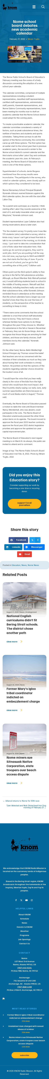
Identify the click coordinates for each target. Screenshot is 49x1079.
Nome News (33, 565)
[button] (16, 900)
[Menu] (34, 7)
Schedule (24, 918)
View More (12, 641)
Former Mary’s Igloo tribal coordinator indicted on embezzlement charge (23, 694)
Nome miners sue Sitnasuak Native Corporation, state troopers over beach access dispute (21, 765)
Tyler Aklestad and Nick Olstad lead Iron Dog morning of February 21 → (26, 806)
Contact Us (24, 943)
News (24, 565)
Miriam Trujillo (33, 39)
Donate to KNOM (24, 927)
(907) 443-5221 (24, 967)
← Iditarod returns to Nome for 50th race (21, 801)
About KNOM (25, 914)
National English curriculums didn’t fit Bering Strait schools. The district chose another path (22, 624)
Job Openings (24, 939)
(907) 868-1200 (24, 987)
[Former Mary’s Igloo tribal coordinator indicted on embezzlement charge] (24, 672)
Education (16, 565)
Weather (24, 931)
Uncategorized (31, 612)
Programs (24, 935)
